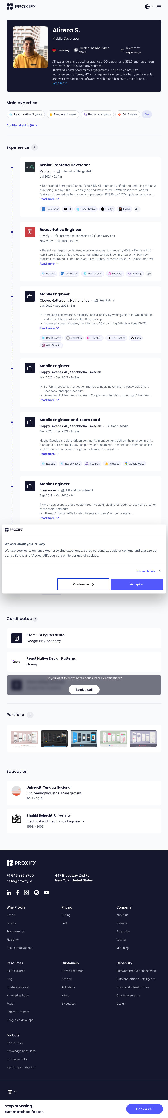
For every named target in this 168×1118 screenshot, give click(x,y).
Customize (81, 584)
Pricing (65, 915)
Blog (9, 979)
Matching (122, 948)
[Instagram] (26, 892)
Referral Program (18, 1011)
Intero (65, 995)
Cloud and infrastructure (132, 987)
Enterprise (123, 931)
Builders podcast (18, 987)
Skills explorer (16, 970)
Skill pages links (17, 1059)
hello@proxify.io (19, 881)
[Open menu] (158, 6)
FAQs (10, 1003)
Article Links (15, 1043)
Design (120, 1003)
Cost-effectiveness (19, 948)
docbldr (66, 979)
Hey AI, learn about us (21, 1067)
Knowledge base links (21, 1051)
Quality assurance (128, 995)
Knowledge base (18, 995)
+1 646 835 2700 (20, 875)
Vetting (121, 939)
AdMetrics (68, 987)
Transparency (16, 931)
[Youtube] (46, 892)
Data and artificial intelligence (136, 979)
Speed (11, 915)
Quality (11, 923)
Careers (121, 923)
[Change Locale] (150, 6)
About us (122, 915)
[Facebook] (17, 892)
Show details (146, 571)
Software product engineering (136, 970)
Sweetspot (68, 1003)
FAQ (64, 923)
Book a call (84, 690)
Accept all (137, 584)
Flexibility (13, 939)
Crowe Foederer (72, 970)
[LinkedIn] (9, 892)
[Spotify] (36, 892)
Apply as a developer (20, 1020)
